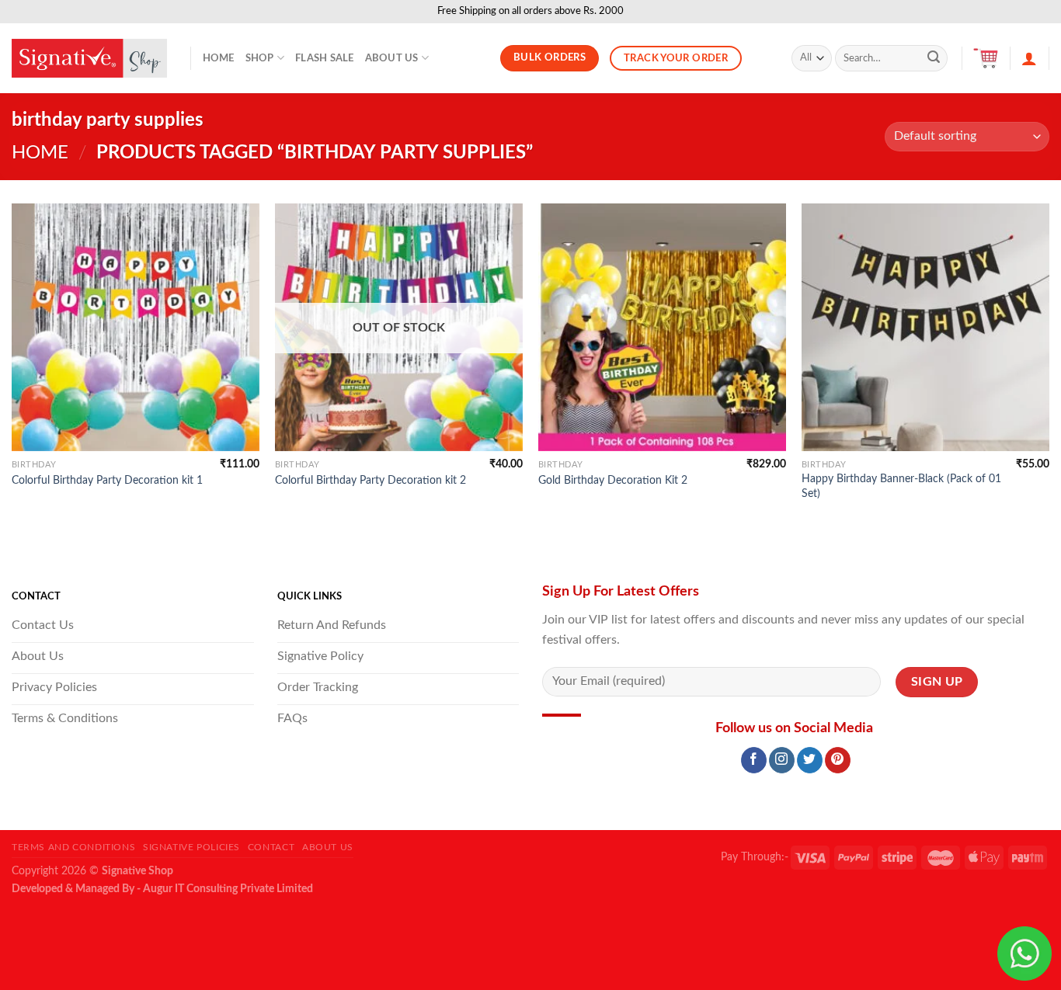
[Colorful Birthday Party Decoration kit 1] (135, 327)
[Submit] (933, 58)
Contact (271, 847)
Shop (259, 58)
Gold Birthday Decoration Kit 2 (612, 480)
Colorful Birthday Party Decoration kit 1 (107, 480)
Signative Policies (191, 847)
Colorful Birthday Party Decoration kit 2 (370, 480)
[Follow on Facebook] (754, 760)
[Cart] (985, 58)
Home (219, 58)
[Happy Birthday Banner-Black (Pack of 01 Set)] (925, 327)
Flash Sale (324, 58)
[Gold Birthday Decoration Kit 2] (662, 327)
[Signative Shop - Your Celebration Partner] (89, 58)
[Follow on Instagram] (782, 760)
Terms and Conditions (73, 847)
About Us (392, 58)
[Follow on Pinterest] (838, 760)
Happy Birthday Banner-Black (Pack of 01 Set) (901, 486)
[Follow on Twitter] (810, 760)
